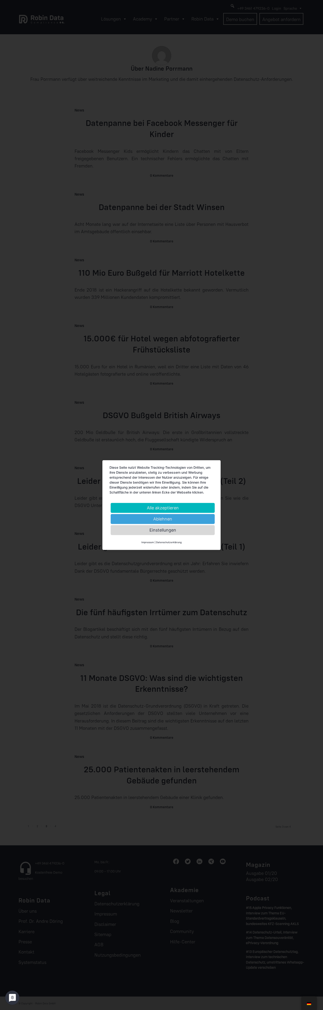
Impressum (147, 542)
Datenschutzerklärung (169, 542)
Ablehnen (162, 518)
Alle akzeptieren (163, 507)
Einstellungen (162, 529)
